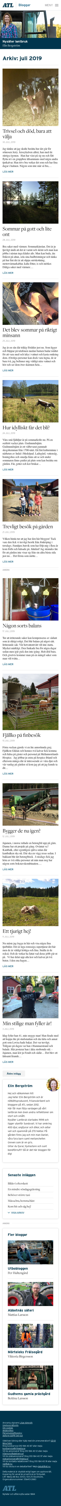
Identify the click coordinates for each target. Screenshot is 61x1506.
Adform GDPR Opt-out (13, 1435)
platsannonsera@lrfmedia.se (15, 1458)
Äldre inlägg (14, 1073)
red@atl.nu (7, 1464)
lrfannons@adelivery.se (13, 1453)
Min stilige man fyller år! (27, 1023)
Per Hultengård (18, 1273)
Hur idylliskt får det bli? (26, 427)
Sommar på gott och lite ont (27, 231)
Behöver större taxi (19, 1195)
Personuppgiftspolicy (12, 1433)
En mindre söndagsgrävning (24, 1189)
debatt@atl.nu (44, 1466)
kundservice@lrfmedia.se (14, 1448)
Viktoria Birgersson (20, 1356)
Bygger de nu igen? (21, 830)
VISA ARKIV (17, 1212)
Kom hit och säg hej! (19, 1206)
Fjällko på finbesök (22, 734)
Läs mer (8, 171)
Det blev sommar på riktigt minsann (30, 332)
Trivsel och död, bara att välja (27, 133)
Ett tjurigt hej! (17, 931)
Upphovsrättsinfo (10, 1425)
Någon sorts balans (22, 625)
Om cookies (8, 1428)
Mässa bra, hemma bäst (21, 1201)
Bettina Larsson (18, 1398)
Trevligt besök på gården (28, 526)
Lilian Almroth (26, 1422)
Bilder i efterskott (18, 1183)
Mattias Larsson (18, 1315)
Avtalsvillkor (8, 1430)
